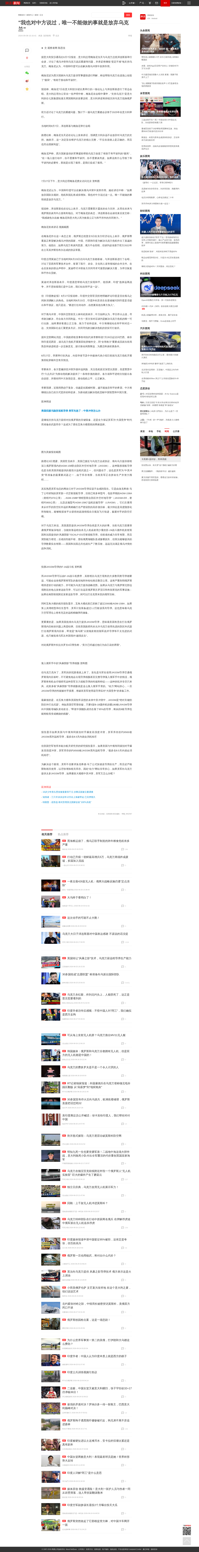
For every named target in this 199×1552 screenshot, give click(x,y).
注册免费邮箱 (176, 3)
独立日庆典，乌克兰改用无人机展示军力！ (93, 1187)
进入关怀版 (54, 3)
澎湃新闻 (47, 36)
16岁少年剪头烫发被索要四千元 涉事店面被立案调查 (68, 792)
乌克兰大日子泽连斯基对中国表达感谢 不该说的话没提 (95, 933)
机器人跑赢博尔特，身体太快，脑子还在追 (159, 315)
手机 (159, 431)
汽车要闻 (145, 328)
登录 (165, 3)
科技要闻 (145, 273)
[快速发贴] (27, 50)
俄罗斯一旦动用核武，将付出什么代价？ (91, 1255)
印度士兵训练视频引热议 (82, 1372)
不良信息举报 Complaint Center (129, 1549)
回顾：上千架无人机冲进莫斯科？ (87, 1203)
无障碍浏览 (43, 3)
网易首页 (27, 3)
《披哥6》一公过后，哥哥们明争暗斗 (157, 183)
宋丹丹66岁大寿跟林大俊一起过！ (155, 203)
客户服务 (105, 1549)
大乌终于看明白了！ (79, 897)
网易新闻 (150, 15)
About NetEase (71, 1549)
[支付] (150, 3)
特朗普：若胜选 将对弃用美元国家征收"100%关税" (67, 802)
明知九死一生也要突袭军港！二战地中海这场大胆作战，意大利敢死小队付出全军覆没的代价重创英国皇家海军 (96, 1155)
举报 (130, 36)
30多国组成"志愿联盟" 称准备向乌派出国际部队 (90, 974)
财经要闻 (145, 210)
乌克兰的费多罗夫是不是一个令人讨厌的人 (93, 1067)
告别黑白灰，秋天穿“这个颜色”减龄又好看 (159, 465)
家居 (142, 431)
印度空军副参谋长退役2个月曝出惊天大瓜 (92, 1505)
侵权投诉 (154, 1549)
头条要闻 (145, 30)
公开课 (176, 431)
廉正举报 (146, 1549)
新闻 (36, 15)
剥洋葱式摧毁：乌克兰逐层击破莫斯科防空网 (94, 1135)
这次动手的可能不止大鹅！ (83, 917)
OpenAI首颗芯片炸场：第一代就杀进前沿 (158, 300)
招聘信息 (97, 1549)
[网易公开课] (132, 3)
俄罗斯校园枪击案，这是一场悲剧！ (89, 1319)
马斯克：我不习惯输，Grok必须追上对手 (158, 321)
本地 (151, 431)
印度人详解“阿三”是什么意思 (84, 1472)
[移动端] (124, 3)
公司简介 (81, 1549)
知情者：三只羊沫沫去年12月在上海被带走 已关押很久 (69, 797)
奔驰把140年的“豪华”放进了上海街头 (157, 364)
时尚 (167, 431)
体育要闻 (145, 93)
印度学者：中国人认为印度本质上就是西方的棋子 (97, 1356)
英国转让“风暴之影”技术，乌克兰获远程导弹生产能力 (99, 958)
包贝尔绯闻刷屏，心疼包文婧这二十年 (157, 197)
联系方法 (89, 1549)
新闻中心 (30, 15)
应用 (34, 3)
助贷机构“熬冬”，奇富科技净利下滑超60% (159, 251)
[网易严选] (142, 3)
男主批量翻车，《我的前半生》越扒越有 (158, 471)
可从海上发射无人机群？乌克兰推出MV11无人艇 (96, 1035)
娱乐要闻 (145, 156)
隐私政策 (113, 1549)
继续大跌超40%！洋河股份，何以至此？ (158, 266)
